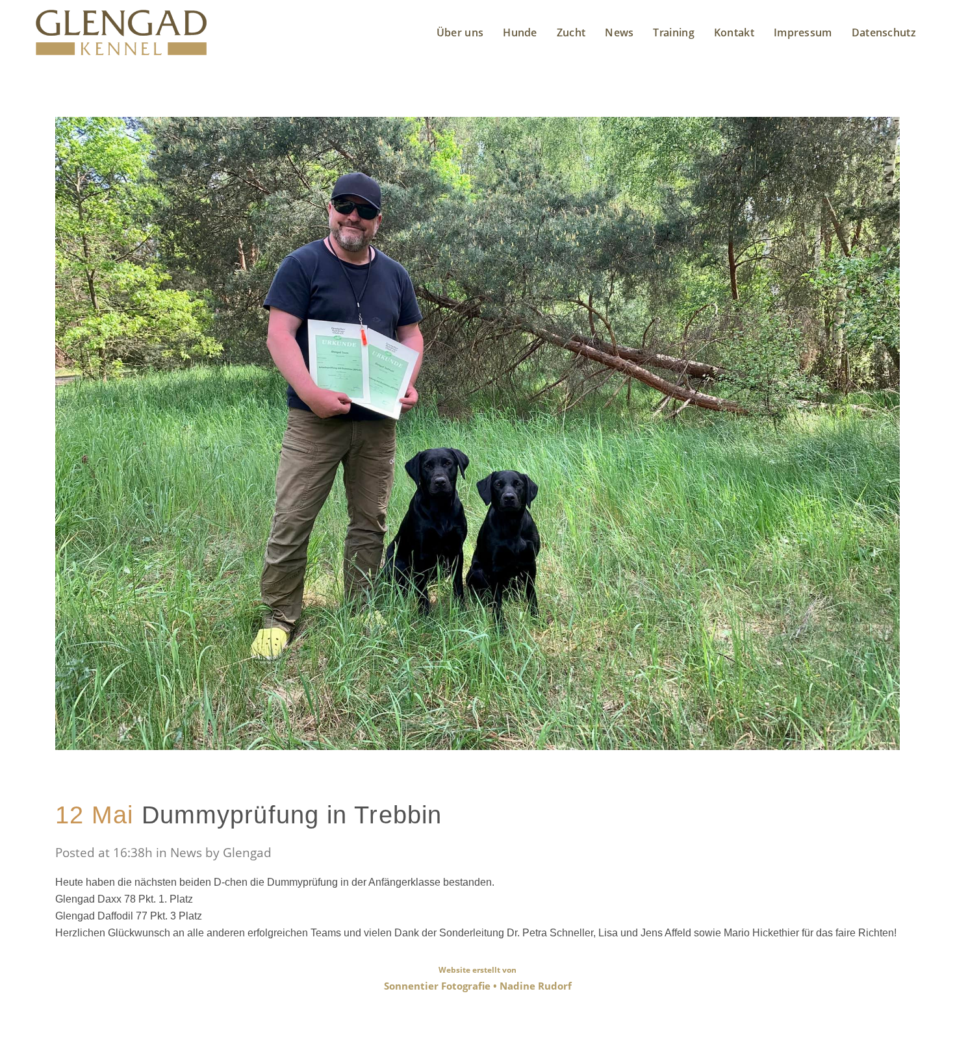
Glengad (247, 852)
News (186, 852)
